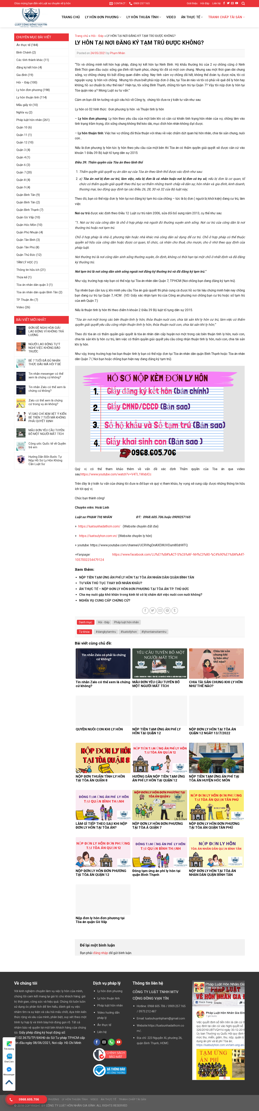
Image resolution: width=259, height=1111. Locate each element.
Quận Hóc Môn (26, 225)
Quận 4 (21, 157)
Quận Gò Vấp (25, 217)
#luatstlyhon (129, 631)
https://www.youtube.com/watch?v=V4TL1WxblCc (116, 474)
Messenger (9, 1075)
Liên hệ (216, 3)
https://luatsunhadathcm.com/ (99, 526)
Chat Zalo (9, 1062)
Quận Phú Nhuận (27, 232)
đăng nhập (100, 953)
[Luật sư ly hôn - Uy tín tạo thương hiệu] (34, 18)
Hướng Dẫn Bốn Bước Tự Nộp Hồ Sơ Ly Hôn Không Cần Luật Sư (45, 460)
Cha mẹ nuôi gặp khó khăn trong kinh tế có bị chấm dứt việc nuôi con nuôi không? (140, 595)
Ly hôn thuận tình (142, 17)
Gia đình (21, 75)
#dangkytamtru (106, 631)
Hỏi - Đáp (97, 36)
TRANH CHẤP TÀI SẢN (225, 17)
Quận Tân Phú (25, 247)
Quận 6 (21, 165)
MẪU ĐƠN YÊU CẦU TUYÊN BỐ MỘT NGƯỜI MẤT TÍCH (46, 432)
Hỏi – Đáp (23, 82)
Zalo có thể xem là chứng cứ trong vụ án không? (46, 402)
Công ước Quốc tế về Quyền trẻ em (47, 445)
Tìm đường (9, 1049)
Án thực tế (190, 17)
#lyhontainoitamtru (153, 631)
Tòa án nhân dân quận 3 (32, 285)
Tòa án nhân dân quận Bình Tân (37, 292)
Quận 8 (21, 180)
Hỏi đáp (204, 3)
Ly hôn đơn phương (101, 17)
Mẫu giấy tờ (24, 105)
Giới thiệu (192, 3)
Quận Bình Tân (25, 195)
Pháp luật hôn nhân (29, 120)
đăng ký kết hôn (26, 67)
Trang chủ (71, 17)
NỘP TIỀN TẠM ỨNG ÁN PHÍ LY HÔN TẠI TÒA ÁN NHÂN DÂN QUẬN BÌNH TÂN (136, 577)
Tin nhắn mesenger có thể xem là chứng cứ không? (46, 375)
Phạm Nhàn (117, 53)
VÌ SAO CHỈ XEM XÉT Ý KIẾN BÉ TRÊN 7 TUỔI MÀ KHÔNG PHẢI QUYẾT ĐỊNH (47, 417)
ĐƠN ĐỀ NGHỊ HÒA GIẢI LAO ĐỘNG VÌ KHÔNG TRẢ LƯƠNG (46, 331)
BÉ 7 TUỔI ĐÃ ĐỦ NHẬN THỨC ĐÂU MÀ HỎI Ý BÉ (45, 362)
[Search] (243, 3)
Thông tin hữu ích (27, 270)
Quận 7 (21, 172)
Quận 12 (21, 142)
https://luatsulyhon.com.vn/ (98, 536)
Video (171, 17)
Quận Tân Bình (25, 240)
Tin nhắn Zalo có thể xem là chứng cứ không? (47, 389)
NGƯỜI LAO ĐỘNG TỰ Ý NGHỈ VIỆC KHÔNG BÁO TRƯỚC (44, 347)
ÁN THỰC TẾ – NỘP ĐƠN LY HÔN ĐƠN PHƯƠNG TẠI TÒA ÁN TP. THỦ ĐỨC (134, 589)
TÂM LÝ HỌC (24, 262)
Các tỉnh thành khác (29, 60)
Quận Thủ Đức (25, 255)
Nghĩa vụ (22, 112)
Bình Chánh (23, 52)
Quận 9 (21, 187)
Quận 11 (21, 135)
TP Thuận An (25, 300)
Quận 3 (21, 150)
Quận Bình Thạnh (27, 210)
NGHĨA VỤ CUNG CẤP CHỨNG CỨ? (104, 600)
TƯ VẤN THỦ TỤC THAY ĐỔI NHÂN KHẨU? (110, 583)
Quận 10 (21, 127)
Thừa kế (21, 277)
